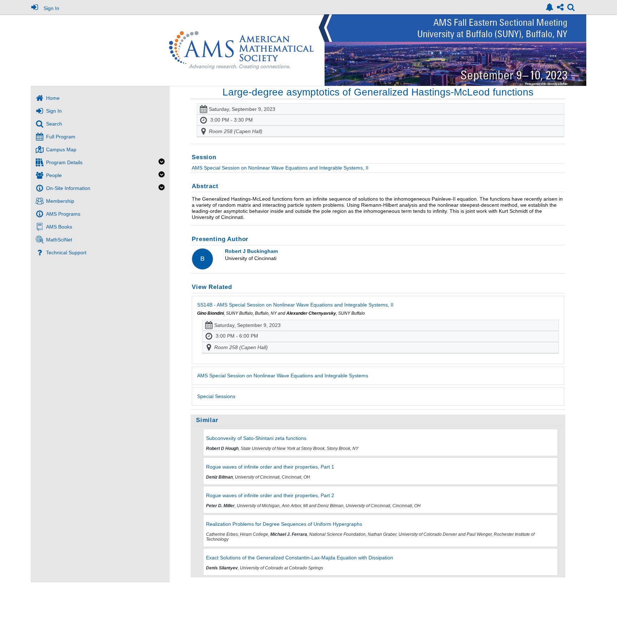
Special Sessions (216, 396)
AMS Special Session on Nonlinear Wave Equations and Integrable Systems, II (280, 168)
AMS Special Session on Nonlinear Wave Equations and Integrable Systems (282, 375)
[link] (549, 7)
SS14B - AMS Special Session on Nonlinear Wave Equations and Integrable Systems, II (295, 305)
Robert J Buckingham (251, 251)
